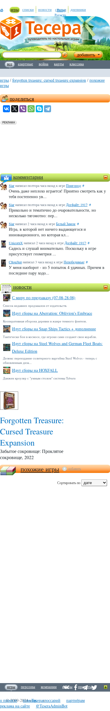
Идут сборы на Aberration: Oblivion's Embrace (52, 313)
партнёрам (75, 700)
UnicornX (16, 242)
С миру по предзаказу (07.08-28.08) (43, 297)
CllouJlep (15, 262)
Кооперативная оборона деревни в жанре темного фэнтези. (45, 321)
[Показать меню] (105, 687)
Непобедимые (74, 262)
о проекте (8, 700)
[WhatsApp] (31, 108)
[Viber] (22, 108)
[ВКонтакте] (6, 108)
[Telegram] (47, 108)
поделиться (22, 98)
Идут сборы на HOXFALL (35, 370)
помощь (30, 700)
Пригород (73, 185)
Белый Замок (65, 223)
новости (22, 286)
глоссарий (51, 700)
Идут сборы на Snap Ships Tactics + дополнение (54, 329)
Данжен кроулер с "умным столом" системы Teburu (39, 378)
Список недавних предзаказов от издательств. (35, 305)
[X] (14, 108)
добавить (74, 468)
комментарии (28, 176)
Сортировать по (68, 482)
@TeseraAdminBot (51, 706)
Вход (61, 10)
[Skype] (39, 108)
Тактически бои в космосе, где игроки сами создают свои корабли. (50, 336)
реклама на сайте (15, 706)
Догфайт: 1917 (76, 204)
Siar (11, 185)
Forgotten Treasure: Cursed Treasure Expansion (49, 80)
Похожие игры (40, 469)
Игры (4, 80)
